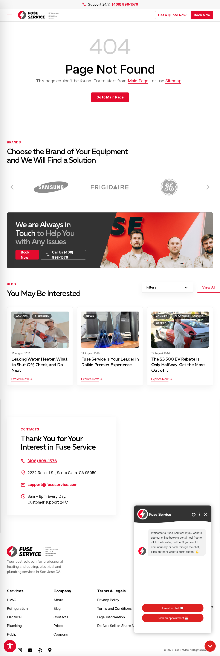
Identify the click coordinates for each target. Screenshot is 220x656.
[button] (202, 15)
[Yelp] (40, 650)
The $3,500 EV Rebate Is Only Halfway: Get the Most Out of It (178, 365)
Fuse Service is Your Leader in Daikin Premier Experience (110, 362)
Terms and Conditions (114, 608)
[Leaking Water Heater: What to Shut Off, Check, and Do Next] (40, 330)
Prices (58, 626)
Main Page (138, 80)
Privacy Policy (108, 600)
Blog (57, 608)
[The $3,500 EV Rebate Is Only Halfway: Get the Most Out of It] (180, 330)
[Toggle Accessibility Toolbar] (10, 646)
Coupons (60, 634)
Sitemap (173, 80)
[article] (51, 187)
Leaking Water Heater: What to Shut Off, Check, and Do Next (39, 365)
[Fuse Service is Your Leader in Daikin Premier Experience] (110, 330)
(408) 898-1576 (125, 4)
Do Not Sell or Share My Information (127, 626)
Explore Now (20, 379)
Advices (22, 316)
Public (12, 634)
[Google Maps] (50, 650)
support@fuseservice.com (53, 484)
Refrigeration (17, 608)
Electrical (14, 617)
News (90, 316)
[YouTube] (30, 650)
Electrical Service (188, 316)
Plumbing (42, 316)
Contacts (60, 617)
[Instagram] (19, 650)
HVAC (11, 600)
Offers (161, 323)
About (58, 600)
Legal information (111, 617)
